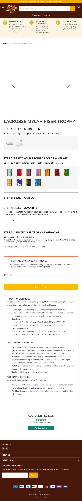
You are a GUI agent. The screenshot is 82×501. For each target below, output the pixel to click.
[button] (9, 142)
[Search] (72, 8)
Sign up (34, 475)
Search (41, 492)
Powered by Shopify (41, 497)
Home (5, 43)
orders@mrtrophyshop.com (32, 388)
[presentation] (33, 133)
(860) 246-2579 (44, 15)
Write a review (41, 428)
